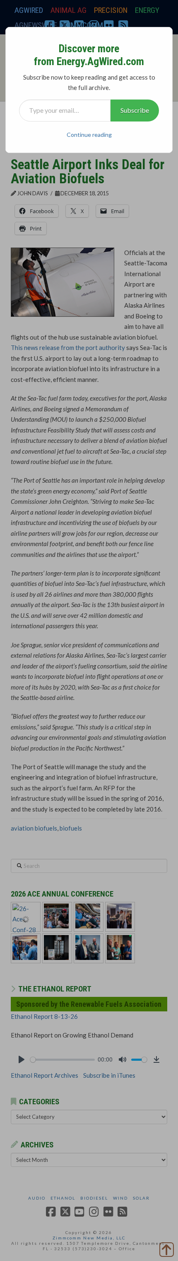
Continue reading (89, 134)
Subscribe (134, 110)
